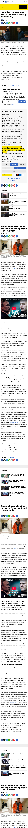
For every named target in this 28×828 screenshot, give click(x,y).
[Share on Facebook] (2, 23)
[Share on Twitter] (4, 23)
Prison (17, 85)
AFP (3, 19)
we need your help (10, 144)
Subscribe (22, 101)
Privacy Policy (13, 104)
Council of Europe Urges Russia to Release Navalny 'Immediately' (13, 14)
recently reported (14, 422)
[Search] (24, 2)
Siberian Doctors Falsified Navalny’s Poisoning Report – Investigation (14, 228)
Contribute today (23, 7)
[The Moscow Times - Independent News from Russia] (9, 2)
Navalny (12, 85)
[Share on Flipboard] (14, 23)
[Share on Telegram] (7, 23)
